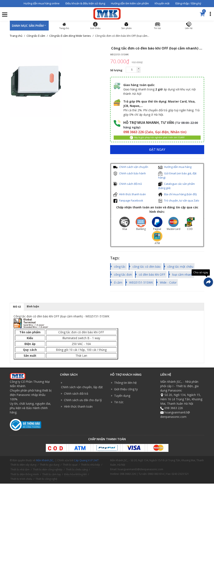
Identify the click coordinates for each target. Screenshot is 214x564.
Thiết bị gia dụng (49, 464)
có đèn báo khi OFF (152, 274)
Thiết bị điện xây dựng (23, 464)
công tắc (120, 267)
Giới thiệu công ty (126, 389)
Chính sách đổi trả (130, 184)
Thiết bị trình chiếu (21, 479)
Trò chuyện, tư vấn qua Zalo (181, 200)
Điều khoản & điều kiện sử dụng (85, 3)
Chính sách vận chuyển (133, 167)
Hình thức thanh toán (132, 194)
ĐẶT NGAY (157, 149)
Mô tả (17, 306)
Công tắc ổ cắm (36, 36)
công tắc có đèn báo (146, 267)
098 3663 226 (173, 408)
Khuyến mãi (162, 3)
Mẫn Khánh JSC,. (45, 460)
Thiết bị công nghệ (46, 479)
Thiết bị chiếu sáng (77, 469)
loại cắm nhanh (182, 274)
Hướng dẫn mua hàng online (42, 3)
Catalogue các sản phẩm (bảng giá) (176, 186)
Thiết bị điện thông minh (24, 474)
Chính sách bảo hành (132, 173)
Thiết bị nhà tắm (19, 469)
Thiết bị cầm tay (51, 474)
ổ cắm (118, 282)
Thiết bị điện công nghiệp (47, 469)
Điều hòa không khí (75, 474)
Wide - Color (168, 282)
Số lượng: (117, 70)
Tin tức (119, 402)
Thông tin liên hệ (125, 383)
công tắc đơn (123, 274)
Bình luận (33, 306)
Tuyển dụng (122, 396)
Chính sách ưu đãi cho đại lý (83, 400)
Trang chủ (16, 36)
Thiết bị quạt (70, 464)
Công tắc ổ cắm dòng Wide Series (70, 36)
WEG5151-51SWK (141, 282)
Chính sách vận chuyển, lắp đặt (82, 387)
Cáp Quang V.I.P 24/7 (86, 460)
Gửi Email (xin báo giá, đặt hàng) (177, 175)
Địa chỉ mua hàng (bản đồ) (180, 194)
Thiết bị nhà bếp (90, 464)
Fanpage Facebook (130, 200)
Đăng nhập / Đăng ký (188, 3)
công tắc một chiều (180, 267)
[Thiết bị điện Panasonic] (106, 13)
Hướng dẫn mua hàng (177, 167)
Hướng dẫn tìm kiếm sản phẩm (130, 3)
